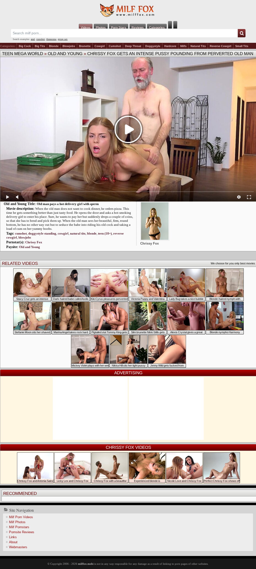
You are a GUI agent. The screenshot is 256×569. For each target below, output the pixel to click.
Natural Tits (198, 46)
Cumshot (115, 46)
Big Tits (40, 46)
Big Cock (25, 46)
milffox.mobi (86, 563)
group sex (63, 39)
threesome (51, 39)
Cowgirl (99, 46)
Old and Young (65, 53)
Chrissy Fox (33, 242)
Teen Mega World (22, 53)
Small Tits (241, 46)
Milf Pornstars (19, 527)
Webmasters (18, 547)
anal (33, 39)
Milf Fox (128, 10)
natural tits (78, 233)
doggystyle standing (42, 233)
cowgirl (63, 233)
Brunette (84, 46)
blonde (91, 233)
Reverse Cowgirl (220, 46)
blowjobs (24, 237)
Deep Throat (133, 46)
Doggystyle (152, 46)
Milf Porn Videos (21, 517)
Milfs (183, 46)
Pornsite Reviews (21, 532)
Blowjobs (68, 46)
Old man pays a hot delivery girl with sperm (68, 204)
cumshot (40, 39)
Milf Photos (17, 522)
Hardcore (170, 46)
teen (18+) (105, 233)
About (13, 542)
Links (13, 537)
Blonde (53, 46)
